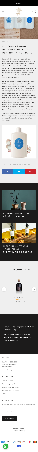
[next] (34, 289)
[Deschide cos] (35, 12)
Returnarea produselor (9, 384)
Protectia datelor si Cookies (10, 390)
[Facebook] (3, 370)
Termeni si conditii (7, 381)
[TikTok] (12, 370)
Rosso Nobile (19, 297)
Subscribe (9, 418)
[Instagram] (7, 370)
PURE (4, 84)
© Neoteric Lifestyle (19, 428)
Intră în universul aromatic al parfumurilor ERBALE (17, 249)
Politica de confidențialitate (10, 387)
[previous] (4, 289)
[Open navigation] (3, 11)
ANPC (4, 394)
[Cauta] (32, 11)
